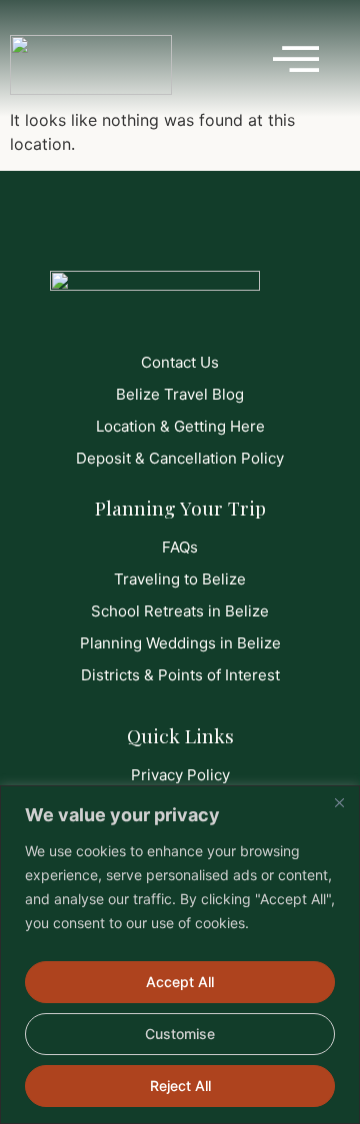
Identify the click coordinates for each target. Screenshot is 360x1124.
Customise (180, 1033)
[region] (180, 954)
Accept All (180, 981)
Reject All (180, 1085)
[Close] (339, 802)
